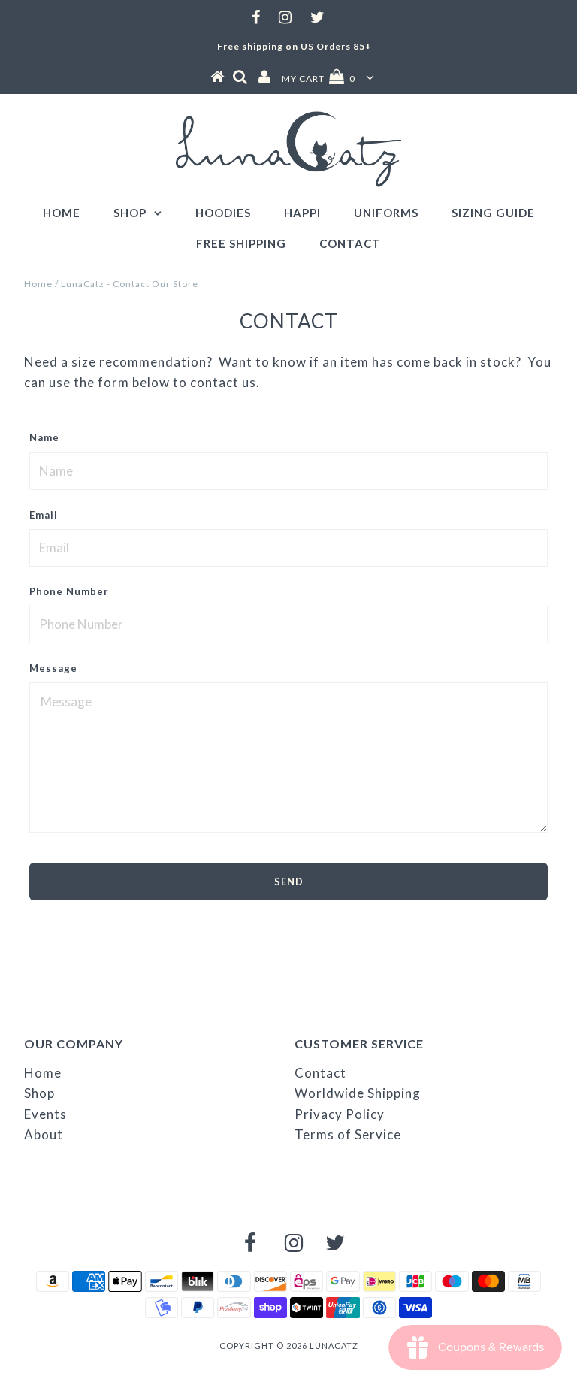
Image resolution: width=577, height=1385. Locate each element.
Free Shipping (241, 243)
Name (44, 437)
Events (45, 1114)
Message (53, 668)
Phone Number (69, 591)
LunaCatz (334, 1345)
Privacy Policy (340, 1114)
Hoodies (223, 212)
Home (61, 212)
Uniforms (386, 212)
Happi (302, 212)
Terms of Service (348, 1134)
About (43, 1134)
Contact (350, 243)
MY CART (318, 78)
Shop (130, 212)
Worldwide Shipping (358, 1093)
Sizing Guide (493, 212)
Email (43, 515)
